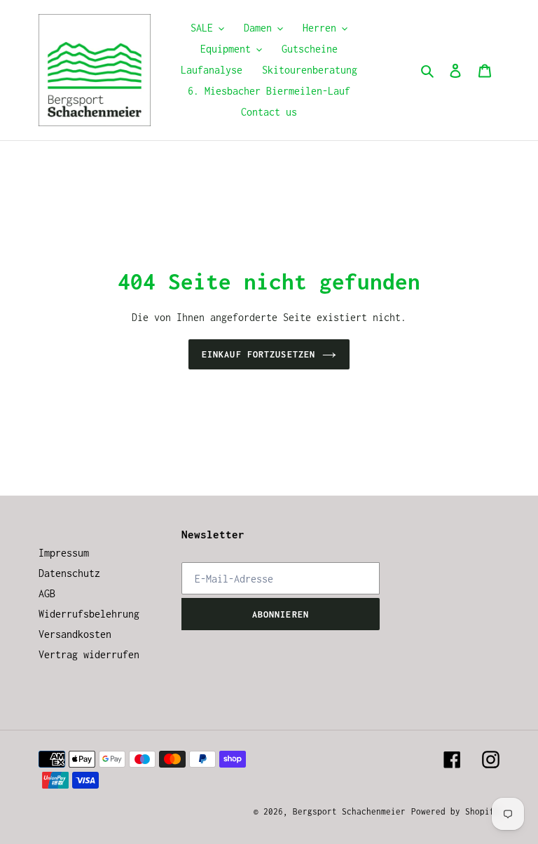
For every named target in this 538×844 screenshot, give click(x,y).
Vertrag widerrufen (89, 654)
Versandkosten (75, 634)
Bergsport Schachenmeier (349, 811)
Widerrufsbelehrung (89, 614)
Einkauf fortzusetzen (258, 354)
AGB (47, 593)
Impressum (64, 553)
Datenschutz (69, 573)
